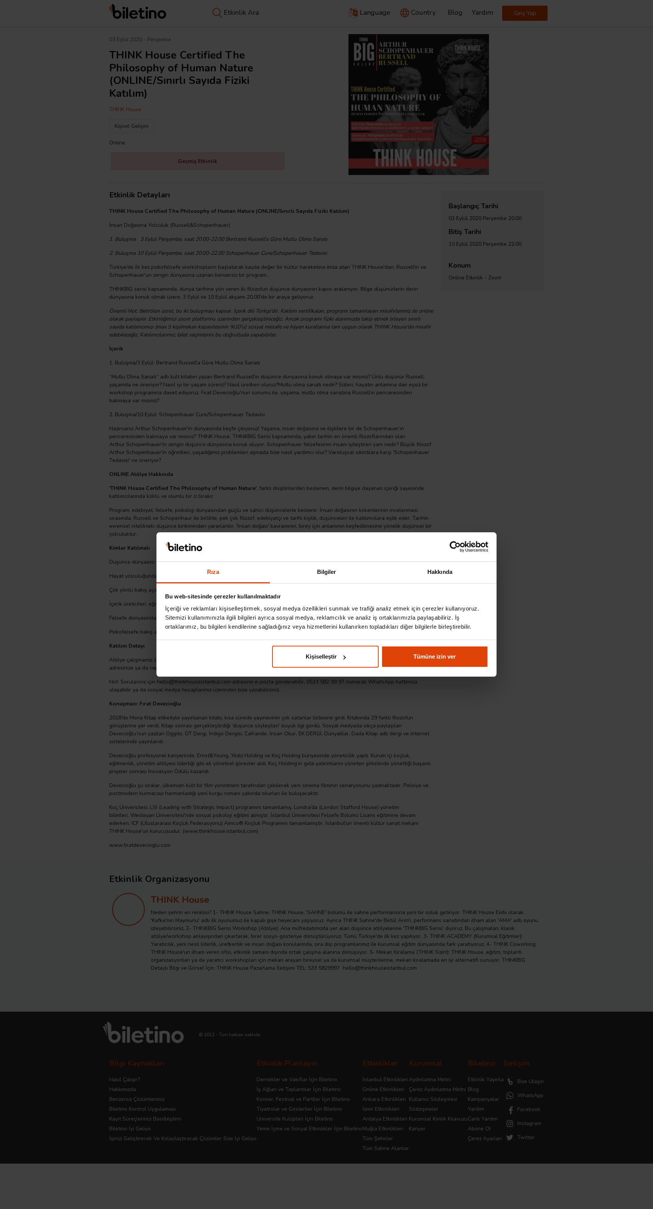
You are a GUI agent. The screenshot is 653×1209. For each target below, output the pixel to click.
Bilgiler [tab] (326, 572)
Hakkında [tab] (439, 572)
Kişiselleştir (321, 656)
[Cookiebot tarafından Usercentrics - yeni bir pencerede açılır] (455, 547)
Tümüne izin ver (434, 656)
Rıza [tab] (213, 572)
